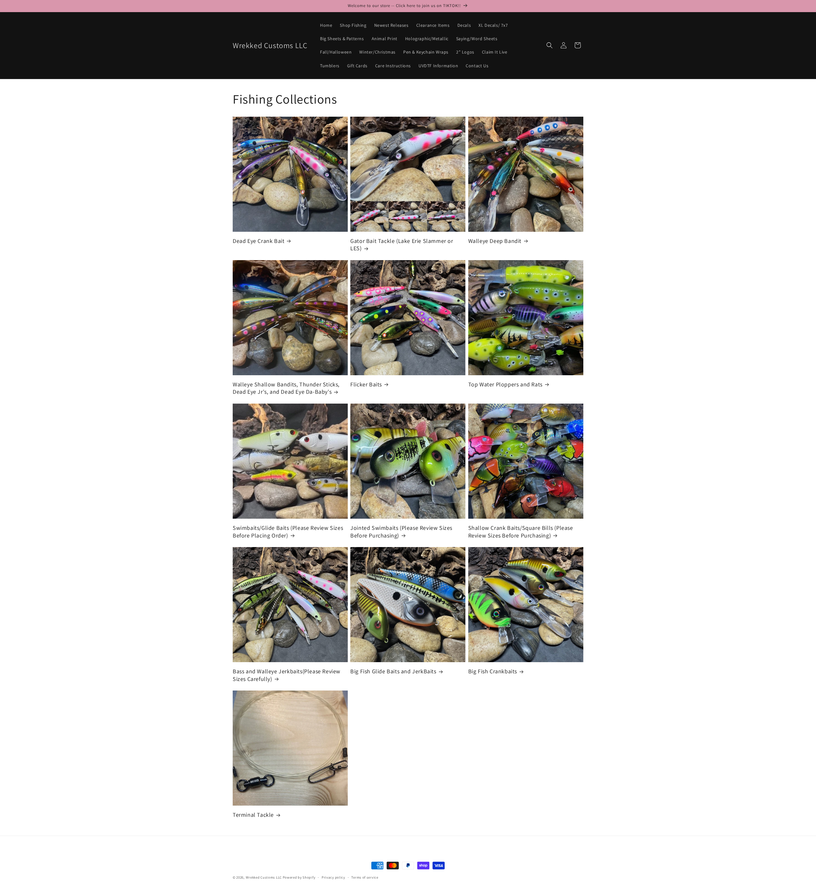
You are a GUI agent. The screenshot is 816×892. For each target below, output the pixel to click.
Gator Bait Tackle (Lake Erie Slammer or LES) (401, 244)
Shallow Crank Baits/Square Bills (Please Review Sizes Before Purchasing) (520, 531)
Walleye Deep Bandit (494, 241)
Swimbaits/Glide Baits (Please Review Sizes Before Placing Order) (288, 531)
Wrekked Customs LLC (264, 877)
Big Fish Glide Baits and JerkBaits (393, 671)
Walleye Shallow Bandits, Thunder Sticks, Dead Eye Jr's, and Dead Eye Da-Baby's (286, 388)
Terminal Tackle (253, 814)
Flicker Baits (366, 384)
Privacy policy (333, 877)
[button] (550, 45)
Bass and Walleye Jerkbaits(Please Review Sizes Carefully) (286, 675)
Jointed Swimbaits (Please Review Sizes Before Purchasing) (401, 531)
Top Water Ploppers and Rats (505, 384)
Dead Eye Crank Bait (258, 241)
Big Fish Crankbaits (492, 671)
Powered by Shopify (299, 877)
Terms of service (364, 877)
